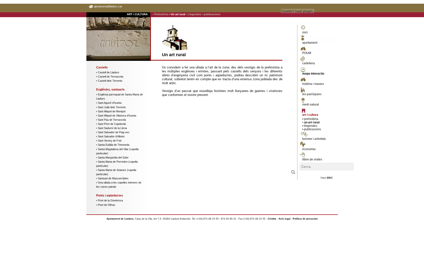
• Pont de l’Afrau (105, 204)
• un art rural (310, 122)
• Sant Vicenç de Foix (109, 140)
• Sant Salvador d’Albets (110, 136)
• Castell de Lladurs (107, 72)
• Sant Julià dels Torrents (111, 107)
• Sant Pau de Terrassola (111, 119)
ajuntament (309, 42)
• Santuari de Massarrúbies (112, 178)
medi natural (310, 104)
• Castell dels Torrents (109, 80)
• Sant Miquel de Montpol (110, 111)
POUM (306, 53)
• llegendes (309, 126)
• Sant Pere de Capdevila (111, 123)
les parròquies (311, 94)
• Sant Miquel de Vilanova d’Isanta (116, 115)
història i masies (313, 84)
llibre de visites (312, 159)
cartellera (308, 63)
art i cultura (310, 115)
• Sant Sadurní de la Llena (111, 128)
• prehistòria (310, 119)
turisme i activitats (314, 139)
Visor (326, 177)
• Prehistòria (161, 14)
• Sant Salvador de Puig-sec (113, 132)
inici (305, 32)
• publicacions (211, 14)
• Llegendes (194, 14)
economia (309, 149)
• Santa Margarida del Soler (112, 157)
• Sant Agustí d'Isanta (108, 102)
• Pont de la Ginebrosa (109, 200)
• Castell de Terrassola (109, 76)
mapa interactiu (313, 73)
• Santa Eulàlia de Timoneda (112, 144)
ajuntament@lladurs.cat (108, 6)
